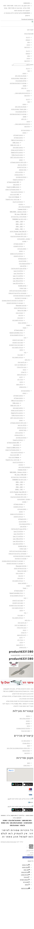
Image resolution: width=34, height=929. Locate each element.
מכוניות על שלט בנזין (14, 820)
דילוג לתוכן (30, 855)
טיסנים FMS (16, 143)
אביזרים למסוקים (18, 246)
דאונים (21, 160)
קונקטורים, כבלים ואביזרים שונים (17, 293)
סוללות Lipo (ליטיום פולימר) (18, 269)
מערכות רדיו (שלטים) (20, 298)
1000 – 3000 (19, 222)
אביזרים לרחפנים (18, 256)
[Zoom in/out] (27, 850)
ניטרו (25, 338)
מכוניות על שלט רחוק (20, 76)
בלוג (7, 823)
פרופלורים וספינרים (21, 177)
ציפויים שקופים (19, 175)
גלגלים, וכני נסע (22, 165)
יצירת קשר (27, 47)
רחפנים (21, 251)
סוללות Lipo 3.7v (18, 271)
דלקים (21, 377)
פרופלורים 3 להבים (18, 202)
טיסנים (24, 73)
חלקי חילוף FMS (14, 145)
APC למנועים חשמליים (13, 182)
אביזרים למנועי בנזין (17, 357)
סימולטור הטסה (22, 323)
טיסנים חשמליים (18, 138)
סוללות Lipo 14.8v (18, 278)
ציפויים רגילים (19, 172)
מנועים (24, 86)
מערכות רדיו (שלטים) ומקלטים (18, 83)
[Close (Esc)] (32, 850)
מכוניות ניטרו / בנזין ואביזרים (18, 217)
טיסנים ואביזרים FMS (17, 140)
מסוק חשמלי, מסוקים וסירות (18, 78)
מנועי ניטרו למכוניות (17, 343)
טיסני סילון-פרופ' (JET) (16, 157)
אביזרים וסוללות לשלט (20, 308)
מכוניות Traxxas (22, 209)
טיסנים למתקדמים (18, 148)
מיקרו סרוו (20, 318)
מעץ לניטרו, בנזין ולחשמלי (12, 199)
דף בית (28, 37)
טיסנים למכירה (28, 823)
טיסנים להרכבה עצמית (17, 150)
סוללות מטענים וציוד (20, 81)
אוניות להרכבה (22, 261)
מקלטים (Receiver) (21, 305)
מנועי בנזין (20, 355)
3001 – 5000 (19, 224)
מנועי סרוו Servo (22, 310)
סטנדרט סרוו (19, 313)
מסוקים (24, 241)
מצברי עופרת (23, 288)
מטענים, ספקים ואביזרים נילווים (17, 291)
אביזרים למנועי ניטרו (17, 347)
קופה (28, 42)
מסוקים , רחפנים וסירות (23, 239)
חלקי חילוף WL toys (20, 234)
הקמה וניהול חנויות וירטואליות (8, 842)
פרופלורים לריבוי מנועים (16, 254)
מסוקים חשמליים (18, 244)
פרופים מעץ (16, 185)
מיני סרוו (20, 315)
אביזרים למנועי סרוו (17, 320)
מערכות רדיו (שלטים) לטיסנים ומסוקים (12, 301)
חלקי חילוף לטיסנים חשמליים (18, 162)
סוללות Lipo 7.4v (18, 273)
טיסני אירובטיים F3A (17, 155)
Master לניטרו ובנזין (14, 197)
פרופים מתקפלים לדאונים (12, 190)
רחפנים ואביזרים (22, 249)
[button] (27, 857)
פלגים (21, 350)
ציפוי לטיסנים (22, 170)
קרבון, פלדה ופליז (21, 367)
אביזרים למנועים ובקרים (16, 335)
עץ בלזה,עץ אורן (22, 362)
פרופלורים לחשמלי (18, 180)
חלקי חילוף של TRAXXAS (19, 219)
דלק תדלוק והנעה (21, 375)
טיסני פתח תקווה (26, 820)
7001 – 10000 (19, 229)
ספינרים (21, 204)
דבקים (24, 370)
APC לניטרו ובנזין (14, 194)
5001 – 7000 (19, 227)
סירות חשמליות (22, 259)
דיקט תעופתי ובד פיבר (20, 365)
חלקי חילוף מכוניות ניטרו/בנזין (18, 236)
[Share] (31, 850)
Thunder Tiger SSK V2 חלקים (18, 231)
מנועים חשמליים (18, 330)
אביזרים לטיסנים (21, 167)
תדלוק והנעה (19, 384)
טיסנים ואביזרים (25, 130)
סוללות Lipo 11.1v (18, 276)
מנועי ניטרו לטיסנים (17, 340)
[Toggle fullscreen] (29, 850)
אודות (28, 45)
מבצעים (28, 40)
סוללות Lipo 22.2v (18, 283)
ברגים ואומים (22, 387)
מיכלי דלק (20, 380)
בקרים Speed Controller (16, 333)
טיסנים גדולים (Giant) (17, 152)
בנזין (25, 352)
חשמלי (24, 328)
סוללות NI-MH (22, 286)
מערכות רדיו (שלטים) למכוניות (15, 303)
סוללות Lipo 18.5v (18, 281)
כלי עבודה (23, 372)
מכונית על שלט (14, 825)
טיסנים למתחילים (18, 135)
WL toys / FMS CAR (20, 214)
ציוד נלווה (23, 88)
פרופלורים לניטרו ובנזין (17, 192)
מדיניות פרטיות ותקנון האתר (22, 93)
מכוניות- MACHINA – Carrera (18, 212)
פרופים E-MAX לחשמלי (12, 187)
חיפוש (31, 65)
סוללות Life (23, 266)
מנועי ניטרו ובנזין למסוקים (16, 345)
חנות (28, 71)
